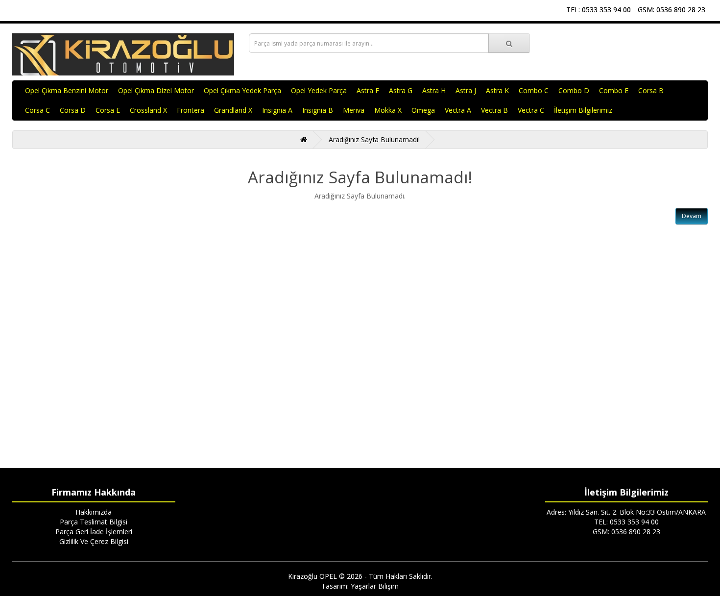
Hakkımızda (93, 512)
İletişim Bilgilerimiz (583, 110)
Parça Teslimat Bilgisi (93, 521)
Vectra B (494, 110)
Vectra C (531, 110)
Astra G (400, 90)
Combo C (534, 90)
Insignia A (277, 110)
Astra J (466, 90)
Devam (691, 216)
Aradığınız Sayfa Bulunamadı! (374, 139)
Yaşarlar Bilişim (375, 586)
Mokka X (388, 110)
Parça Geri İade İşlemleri (93, 531)
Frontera (190, 110)
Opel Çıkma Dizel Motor (156, 90)
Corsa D (73, 110)
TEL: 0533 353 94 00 (598, 9)
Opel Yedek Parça (319, 90)
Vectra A (458, 110)
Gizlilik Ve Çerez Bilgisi (93, 541)
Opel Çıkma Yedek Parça (242, 90)
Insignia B (317, 110)
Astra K (497, 90)
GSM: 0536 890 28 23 (671, 9)
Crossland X (148, 110)
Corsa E (108, 110)
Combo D (573, 90)
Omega (423, 110)
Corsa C (37, 110)
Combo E (613, 90)
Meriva (353, 110)
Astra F (368, 90)
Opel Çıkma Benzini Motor (66, 90)
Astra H (434, 90)
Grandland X (233, 110)
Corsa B (651, 90)
